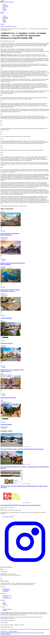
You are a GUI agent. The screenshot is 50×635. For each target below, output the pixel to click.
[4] (1, 113)
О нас (4, 602)
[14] (2, 154)
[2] (1, 95)
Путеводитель (6, 588)
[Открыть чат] (1, 578)
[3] (1, 101)
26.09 (4, 293)
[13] (2, 152)
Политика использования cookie (36, 632)
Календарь (5, 6)
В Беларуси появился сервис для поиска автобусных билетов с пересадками (22, 449)
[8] (1, 131)
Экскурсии (5, 5)
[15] (2, 167)
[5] (1, 120)
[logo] (9, 1)
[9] (1, 134)
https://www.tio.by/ (4, 618)
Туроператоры (6, 590)
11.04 (2, 267)
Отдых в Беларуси (7, 598)
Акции (4, 8)
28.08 (4, 237)
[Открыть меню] (3, 2)
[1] (1, 68)
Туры (4, 4)
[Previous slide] (1, 212)
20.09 (2, 400)
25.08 (2, 427)
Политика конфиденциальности (8, 632)
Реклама (5, 610)
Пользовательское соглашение (22, 632)
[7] (1, 125)
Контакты (5, 604)
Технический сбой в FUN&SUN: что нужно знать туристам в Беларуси (20, 505)
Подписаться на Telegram (8, 516)
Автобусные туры (7, 595)
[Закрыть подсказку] (1, 568)
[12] (2, 147)
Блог (4, 7)
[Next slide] (3, 212)
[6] (1, 122)
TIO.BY (3, 631)
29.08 (2, 320)
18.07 (4, 267)
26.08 (2, 237)
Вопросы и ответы (7, 609)
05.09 (2, 373)
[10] (2, 138)
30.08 (4, 427)
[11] (2, 145)
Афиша (4, 10)
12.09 (2, 293)
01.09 (7, 237)
